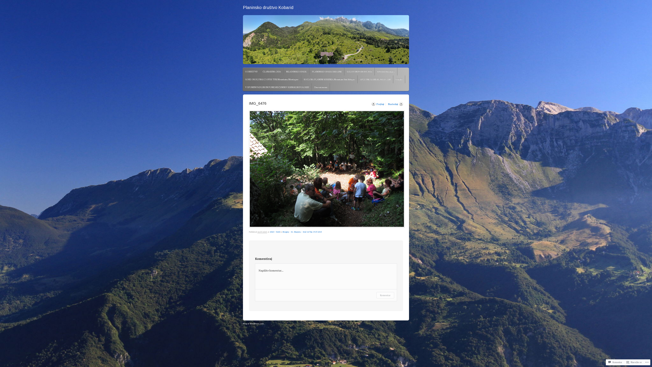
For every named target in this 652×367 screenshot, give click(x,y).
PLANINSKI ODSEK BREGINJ (327, 71)
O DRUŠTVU (251, 71)
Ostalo (399, 79)
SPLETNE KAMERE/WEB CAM (375, 79)
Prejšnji (380, 104)
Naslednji (393, 104)
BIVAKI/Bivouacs (386, 71)
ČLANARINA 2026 (272, 71)
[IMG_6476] (326, 169)
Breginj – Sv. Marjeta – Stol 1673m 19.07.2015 (302, 232)
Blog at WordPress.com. (253, 323)
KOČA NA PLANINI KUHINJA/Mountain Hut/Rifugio (329, 79)
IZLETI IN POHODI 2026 (359, 71)
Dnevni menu (320, 87)
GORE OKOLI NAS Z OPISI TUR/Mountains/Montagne (271, 79)
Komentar (385, 295)
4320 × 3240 (275, 232)
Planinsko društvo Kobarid (268, 7)
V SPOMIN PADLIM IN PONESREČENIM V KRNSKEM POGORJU (277, 87)
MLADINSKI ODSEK (296, 71)
